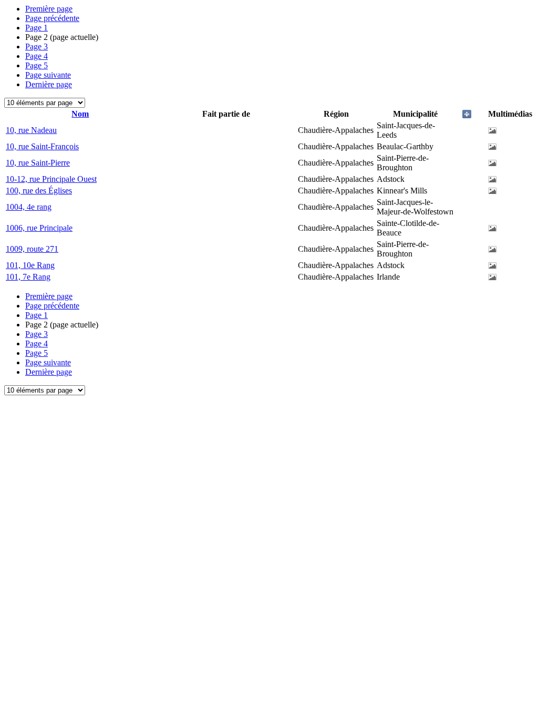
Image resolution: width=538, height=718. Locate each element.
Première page (49, 8)
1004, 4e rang (28, 206)
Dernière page (48, 84)
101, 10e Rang (30, 265)
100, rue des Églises (39, 190)
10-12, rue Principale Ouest (51, 179)
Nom (80, 113)
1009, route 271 (32, 248)
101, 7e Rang (28, 276)
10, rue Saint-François (42, 146)
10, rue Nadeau (31, 130)
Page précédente (52, 18)
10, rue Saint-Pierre (38, 162)
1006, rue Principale (39, 227)
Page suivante (48, 74)
